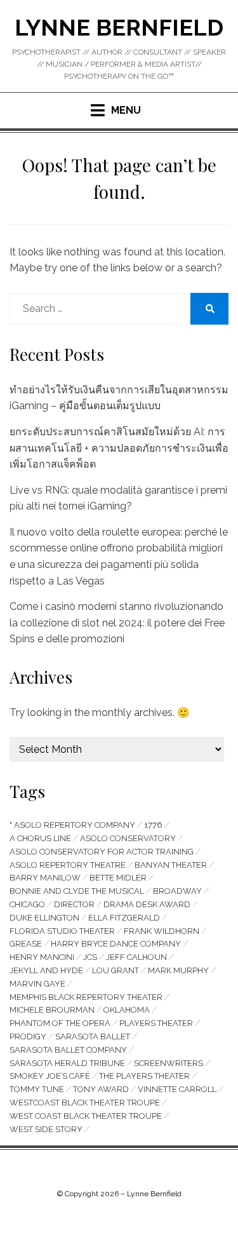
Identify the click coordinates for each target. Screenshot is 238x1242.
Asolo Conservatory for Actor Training (102, 851)
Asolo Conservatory (128, 838)
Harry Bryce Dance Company (116, 943)
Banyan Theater (171, 865)
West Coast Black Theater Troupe (86, 1116)
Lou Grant (115, 970)
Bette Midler (118, 877)
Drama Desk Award (146, 904)
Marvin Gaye (37, 984)
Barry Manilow (45, 877)
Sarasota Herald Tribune (67, 1063)
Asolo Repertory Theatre (68, 865)
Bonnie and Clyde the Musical (77, 891)
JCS (90, 957)
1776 (153, 825)
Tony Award (101, 1089)
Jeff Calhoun (136, 957)
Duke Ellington (44, 917)
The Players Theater (144, 1076)
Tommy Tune (37, 1089)
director (74, 904)
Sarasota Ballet (92, 1036)
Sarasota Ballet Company (68, 1050)
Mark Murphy (178, 970)
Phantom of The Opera (60, 1023)
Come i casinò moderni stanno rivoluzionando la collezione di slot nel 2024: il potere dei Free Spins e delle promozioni (117, 622)
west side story (46, 1129)
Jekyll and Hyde (46, 970)
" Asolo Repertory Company (72, 825)
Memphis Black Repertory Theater (86, 997)
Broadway (177, 891)
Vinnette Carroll (177, 1089)
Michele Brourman (52, 1010)
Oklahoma (126, 1010)
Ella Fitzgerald (124, 917)
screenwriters (168, 1063)
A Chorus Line (40, 838)
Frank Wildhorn (161, 931)
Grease (26, 943)
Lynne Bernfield (119, 27)
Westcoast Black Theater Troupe (85, 1102)
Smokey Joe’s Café (50, 1076)
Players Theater (156, 1023)
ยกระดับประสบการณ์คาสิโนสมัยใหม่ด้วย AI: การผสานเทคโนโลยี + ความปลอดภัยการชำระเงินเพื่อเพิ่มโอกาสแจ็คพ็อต (119, 448)
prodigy (28, 1036)
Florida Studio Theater (62, 931)
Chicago (27, 904)
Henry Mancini (42, 957)
